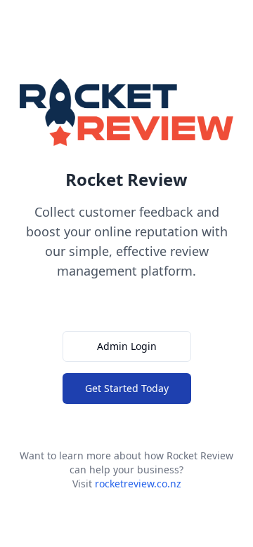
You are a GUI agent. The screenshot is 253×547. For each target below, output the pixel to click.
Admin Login (127, 346)
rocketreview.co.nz (138, 483)
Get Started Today (127, 388)
